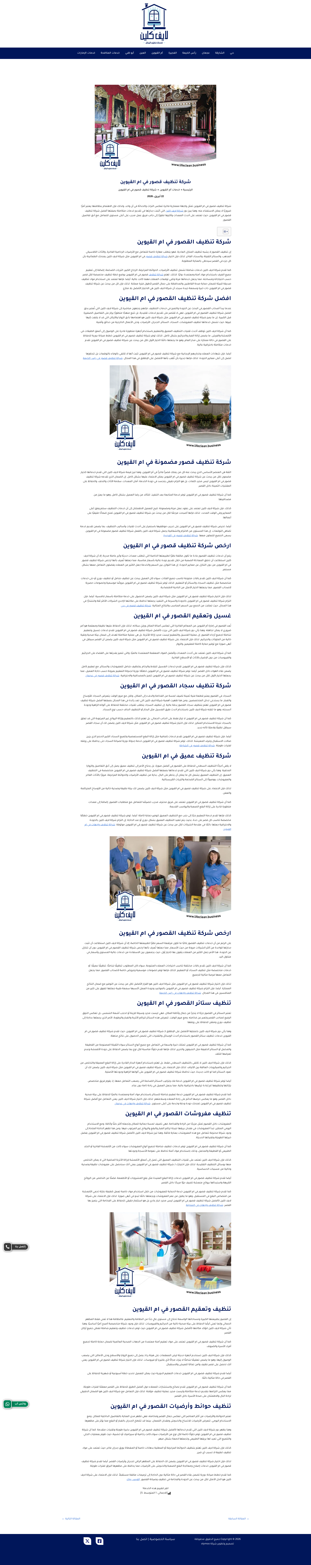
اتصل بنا (141, 1539)
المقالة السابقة (238, 1519)
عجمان (206, 53)
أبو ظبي (129, 53)
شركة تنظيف (156, 275)
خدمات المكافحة (110, 53)
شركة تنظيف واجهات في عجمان (132, 1103)
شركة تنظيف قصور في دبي (136, 606)
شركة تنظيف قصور (157, 256)
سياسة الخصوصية (162, 1539)
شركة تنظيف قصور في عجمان (102, 676)
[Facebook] (99, 1541)
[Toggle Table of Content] (224, 231)
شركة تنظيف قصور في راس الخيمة (103, 358)
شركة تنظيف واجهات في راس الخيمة (180, 993)
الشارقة (220, 53)
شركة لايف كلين (174, 211)
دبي (232, 53)
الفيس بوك (133, 1479)
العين (142, 53)
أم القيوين (157, 53)
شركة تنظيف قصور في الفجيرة (180, 535)
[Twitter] (87, 1541)
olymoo (205, 1544)
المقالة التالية (71, 1519)
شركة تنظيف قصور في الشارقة (197, 746)
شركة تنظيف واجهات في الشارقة (204, 1205)
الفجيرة (172, 53)
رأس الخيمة (189, 53)
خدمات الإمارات (86, 53)
